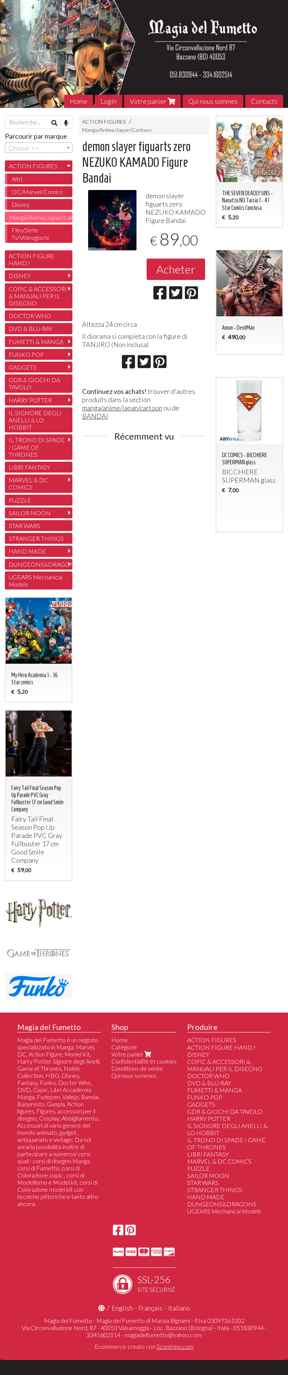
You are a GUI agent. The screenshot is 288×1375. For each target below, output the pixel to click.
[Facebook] (118, 1232)
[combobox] (38, 147)
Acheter (175, 269)
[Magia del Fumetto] (144, 54)
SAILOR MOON (30, 512)
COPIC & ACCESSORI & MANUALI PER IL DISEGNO (38, 296)
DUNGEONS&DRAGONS (40, 564)
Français (150, 1308)
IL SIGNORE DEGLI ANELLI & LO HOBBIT (35, 420)
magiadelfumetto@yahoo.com (162, 1334)
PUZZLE (20, 500)
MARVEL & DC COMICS (28, 483)
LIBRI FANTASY (29, 467)
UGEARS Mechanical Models (35, 580)
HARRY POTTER (30, 400)
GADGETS (23, 367)
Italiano (179, 1308)
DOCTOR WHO (30, 315)
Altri (17, 179)
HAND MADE (27, 551)
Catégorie (124, 1046)
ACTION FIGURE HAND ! (31, 259)
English (122, 1308)
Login (108, 101)
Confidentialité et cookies (144, 1061)
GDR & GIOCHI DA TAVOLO (34, 383)
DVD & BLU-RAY (30, 328)
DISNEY (20, 275)
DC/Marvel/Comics (37, 191)
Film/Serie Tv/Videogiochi (30, 233)
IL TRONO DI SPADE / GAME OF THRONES (37, 447)
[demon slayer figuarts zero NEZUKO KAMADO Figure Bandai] (112, 220)
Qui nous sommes (213, 101)
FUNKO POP (26, 354)
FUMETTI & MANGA (36, 341)
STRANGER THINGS (36, 538)
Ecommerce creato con (144, 1346)
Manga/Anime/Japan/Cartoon (117, 130)
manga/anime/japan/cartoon (122, 408)
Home (78, 101)
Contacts (264, 101)
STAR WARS (24, 525)
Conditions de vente (137, 1068)
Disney (21, 204)
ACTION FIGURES (104, 121)
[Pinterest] (130, 1232)
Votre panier (149, 101)
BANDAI (95, 416)
